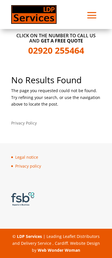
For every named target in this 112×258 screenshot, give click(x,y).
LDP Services (29, 236)
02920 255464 (56, 50)
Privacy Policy (24, 123)
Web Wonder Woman (58, 250)
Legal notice (26, 157)
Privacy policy (28, 166)
